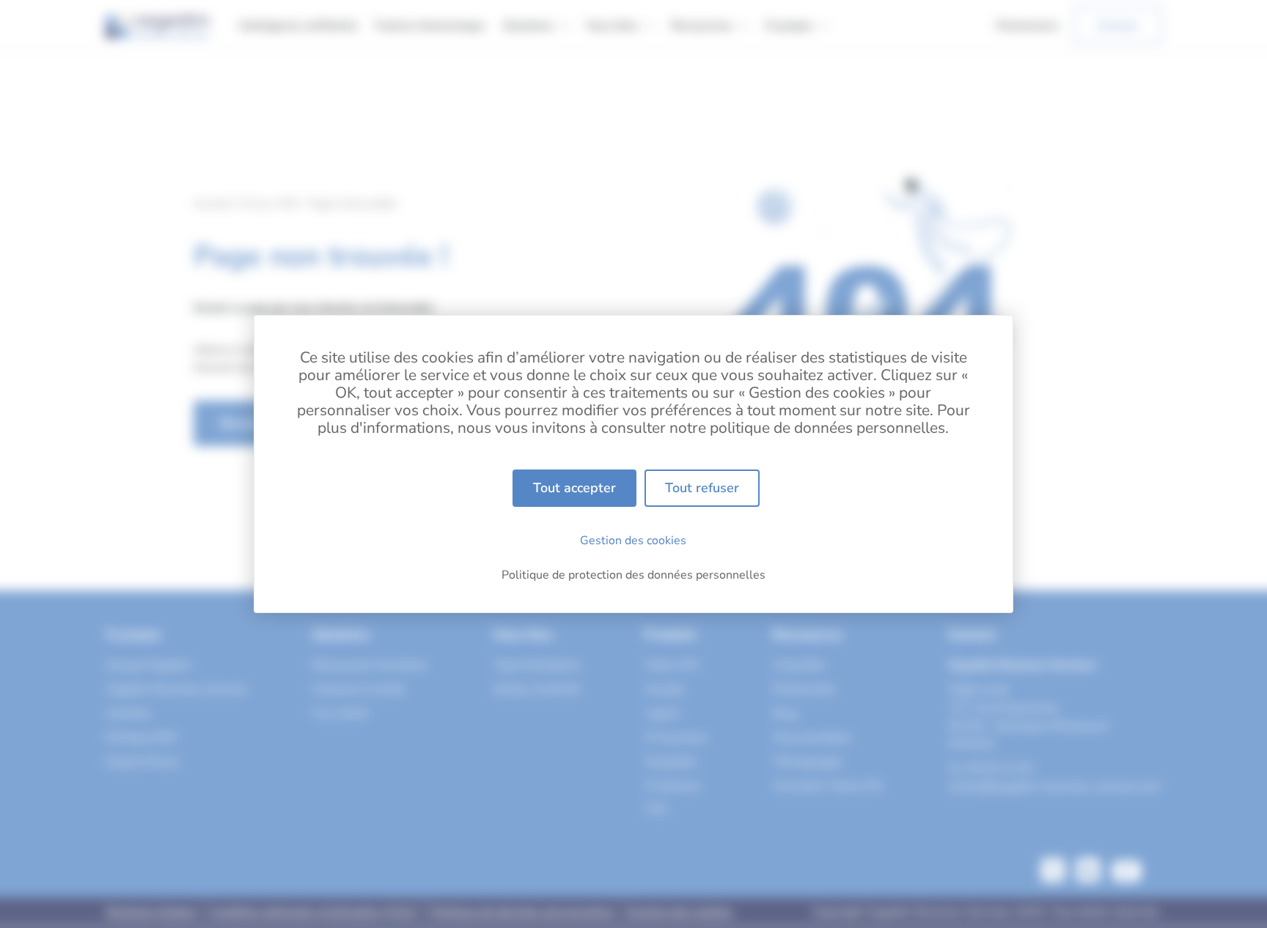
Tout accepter (574, 488)
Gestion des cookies (633, 540)
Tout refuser (702, 488)
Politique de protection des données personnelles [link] (633, 575)
